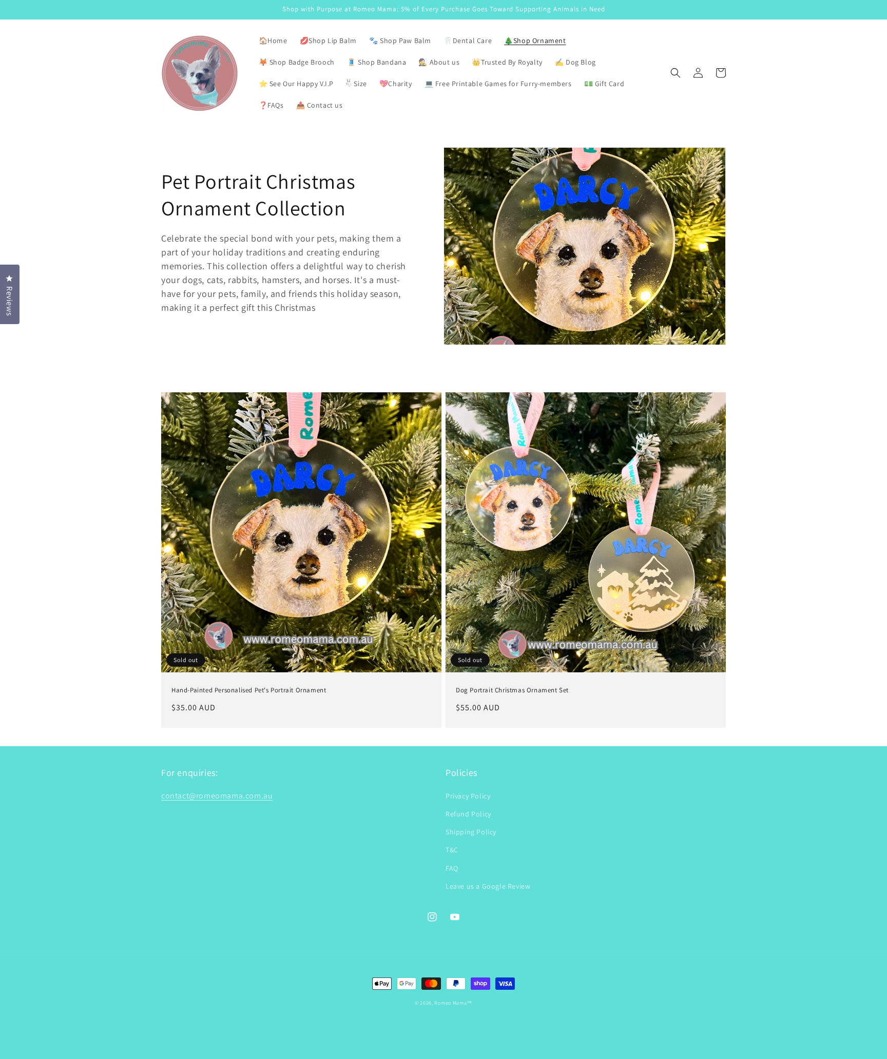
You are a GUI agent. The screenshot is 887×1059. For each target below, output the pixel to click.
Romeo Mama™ (453, 1003)
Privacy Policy (468, 796)
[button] (675, 73)
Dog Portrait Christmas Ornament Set (512, 690)
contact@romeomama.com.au (217, 795)
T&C (452, 849)
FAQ (452, 868)
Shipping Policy (471, 831)
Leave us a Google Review (488, 886)
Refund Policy (468, 813)
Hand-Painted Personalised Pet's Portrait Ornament (248, 690)
